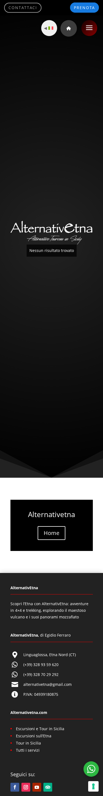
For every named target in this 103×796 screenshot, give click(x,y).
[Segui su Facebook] (14, 787)
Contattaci (23, 7)
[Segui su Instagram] (25, 787)
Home (51, 533)
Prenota (84, 7)
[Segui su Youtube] (36, 787)
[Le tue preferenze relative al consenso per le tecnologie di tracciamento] (93, 786)
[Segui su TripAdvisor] (47, 787)
